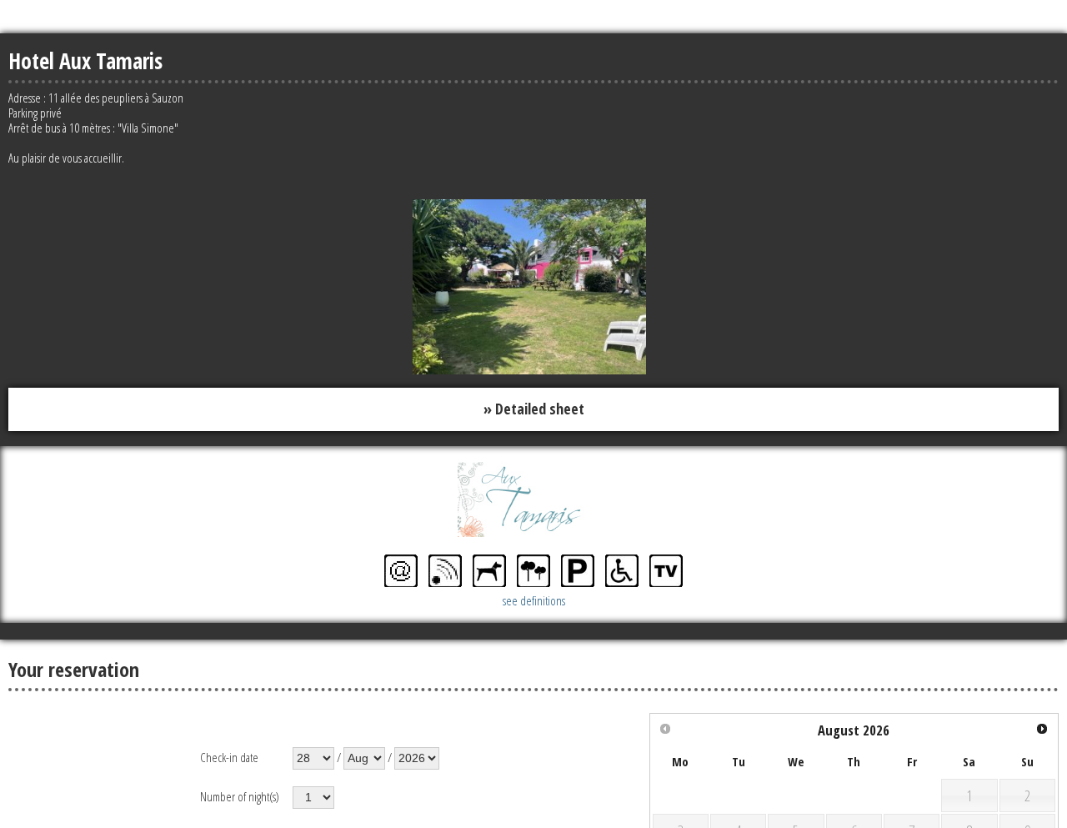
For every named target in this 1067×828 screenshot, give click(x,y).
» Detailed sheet (533, 408)
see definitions (534, 597)
